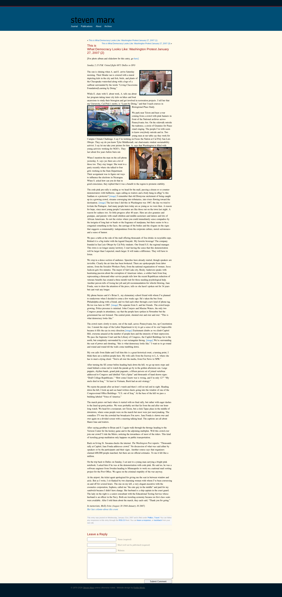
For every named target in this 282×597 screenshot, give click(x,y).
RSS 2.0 (122, 520)
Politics (150, 518)
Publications (87, 26)
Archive (108, 26)
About (98, 26)
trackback (158, 520)
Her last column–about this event (102, 509)
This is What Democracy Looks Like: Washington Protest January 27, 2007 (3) (136, 43)
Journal (74, 26)
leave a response (144, 520)
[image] (112, 196)
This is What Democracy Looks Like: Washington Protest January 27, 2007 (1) (123, 40)
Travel (156, 518)
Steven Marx (88, 588)
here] (136, 58)
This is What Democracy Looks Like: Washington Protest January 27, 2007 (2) (128, 49)
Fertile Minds (139, 588)
